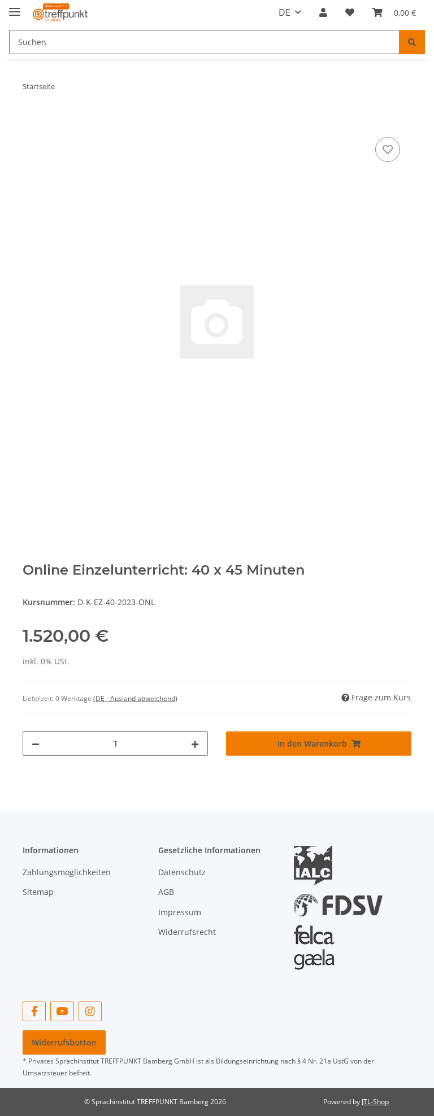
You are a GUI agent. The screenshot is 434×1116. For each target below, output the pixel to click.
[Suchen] (412, 42)
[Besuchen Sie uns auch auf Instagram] (90, 1011)
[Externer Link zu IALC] (317, 864)
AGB (166, 891)
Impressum (179, 912)
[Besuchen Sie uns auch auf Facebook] (34, 1011)
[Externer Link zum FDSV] (338, 899)
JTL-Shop (375, 1101)
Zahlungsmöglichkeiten (67, 872)
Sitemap (38, 891)
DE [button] (284, 12)
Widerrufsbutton (64, 1042)
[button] (323, 12)
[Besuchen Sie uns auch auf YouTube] (61, 1011)
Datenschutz (182, 872)
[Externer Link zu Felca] (314, 942)
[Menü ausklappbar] (14, 7)
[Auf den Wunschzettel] (387, 149)
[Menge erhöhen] (195, 743)
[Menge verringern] (35, 743)
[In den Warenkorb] (32, 122)
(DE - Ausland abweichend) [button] (135, 698)
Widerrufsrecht (187, 932)
